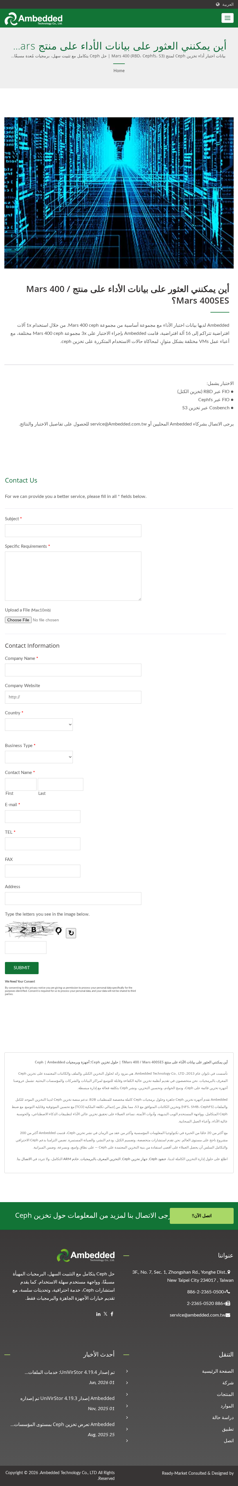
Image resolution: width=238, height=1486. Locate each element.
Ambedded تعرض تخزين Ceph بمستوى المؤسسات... (62, 1424)
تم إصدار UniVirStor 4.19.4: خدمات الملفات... (70, 1372)
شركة (228, 1383)
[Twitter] (105, 1314)
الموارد (227, 1406)
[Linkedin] (98, 1314)
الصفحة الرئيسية (218, 1371)
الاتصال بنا (24, 1159)
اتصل (229, 1440)
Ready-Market (174, 1474)
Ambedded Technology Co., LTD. (68, 1473)
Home (119, 71)
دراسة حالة (223, 1417)
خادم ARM (71, 1159)
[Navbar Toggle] (227, 18)
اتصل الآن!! (202, 1216)
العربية (228, 4)
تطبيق (228, 1429)
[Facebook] (112, 1314)
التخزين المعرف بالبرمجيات (100, 1159)
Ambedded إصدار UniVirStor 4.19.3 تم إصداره (67, 1398)
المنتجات (225, 1394)
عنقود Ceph (157, 1159)
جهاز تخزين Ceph (134, 1159)
